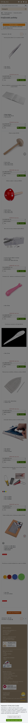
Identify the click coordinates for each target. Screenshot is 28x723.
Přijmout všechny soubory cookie (14, 720)
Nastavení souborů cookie (14, 716)
